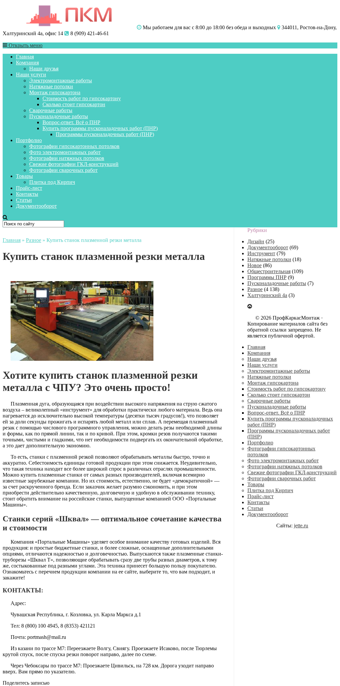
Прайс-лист (29, 188)
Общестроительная (269, 271)
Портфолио (29, 140)
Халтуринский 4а (267, 295)
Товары (24, 176)
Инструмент (261, 253)
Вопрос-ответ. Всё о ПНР (71, 122)
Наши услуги (31, 74)
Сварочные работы (50, 110)
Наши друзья (43, 68)
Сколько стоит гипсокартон (73, 104)
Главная (25, 56)
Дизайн (255, 241)
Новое (254, 265)
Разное (33, 240)
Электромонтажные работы (60, 80)
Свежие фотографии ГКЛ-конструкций (74, 164)
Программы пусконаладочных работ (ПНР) (105, 134)
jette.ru (301, 525)
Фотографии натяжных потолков (66, 158)
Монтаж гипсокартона (54, 92)
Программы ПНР (267, 277)
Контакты (27, 194)
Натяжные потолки (51, 86)
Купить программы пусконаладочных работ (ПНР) (100, 128)
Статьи (24, 200)
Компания (27, 62)
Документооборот (36, 206)
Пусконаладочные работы (58, 116)
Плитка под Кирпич (52, 182)
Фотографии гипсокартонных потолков (74, 146)
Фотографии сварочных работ (63, 170)
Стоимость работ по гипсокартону (81, 98)
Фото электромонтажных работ (65, 152)
